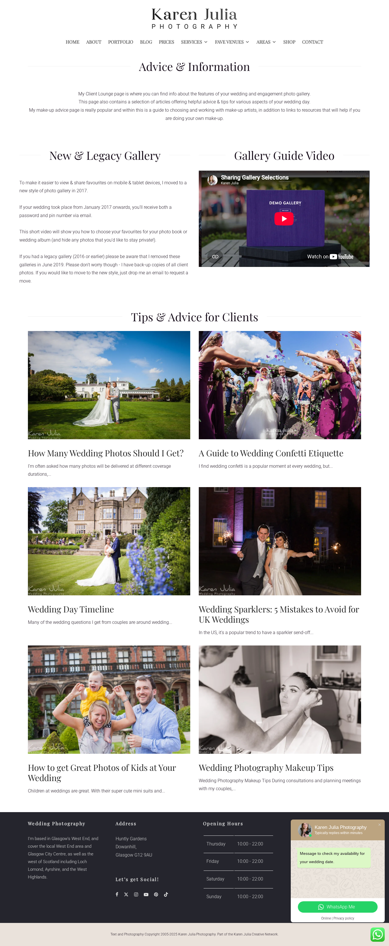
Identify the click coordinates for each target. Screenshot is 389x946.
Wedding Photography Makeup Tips (266, 767)
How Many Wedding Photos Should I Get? (106, 453)
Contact (312, 42)
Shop (289, 42)
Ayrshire (52, 869)
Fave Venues (229, 42)
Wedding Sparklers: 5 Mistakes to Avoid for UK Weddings (279, 614)
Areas (264, 42)
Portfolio (120, 42)
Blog (146, 42)
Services (191, 42)
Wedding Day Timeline (71, 609)
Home (72, 42)
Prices (166, 42)
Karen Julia (242, 934)
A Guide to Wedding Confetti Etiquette (271, 453)
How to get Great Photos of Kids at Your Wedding (102, 772)
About (93, 42)
